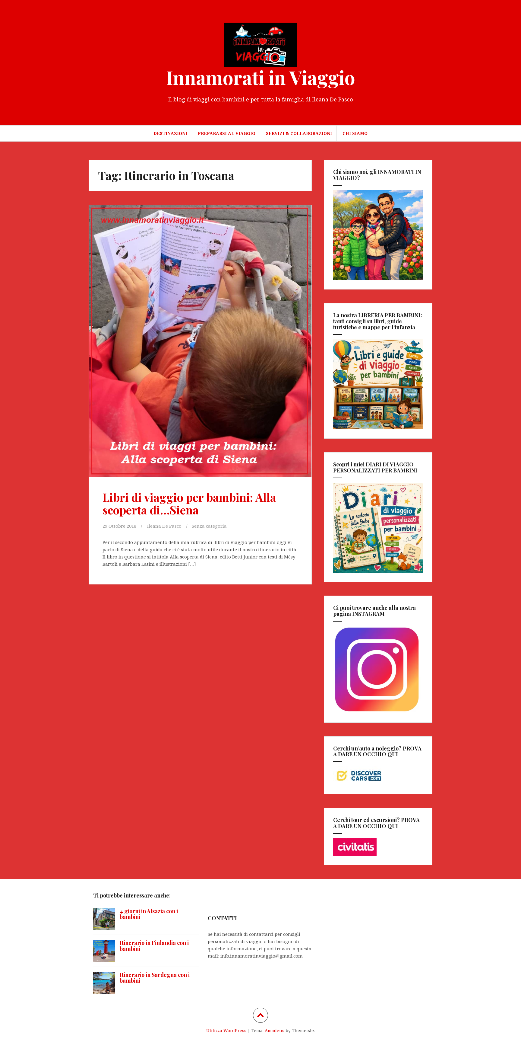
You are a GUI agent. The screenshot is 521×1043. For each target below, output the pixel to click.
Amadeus (274, 1030)
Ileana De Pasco (164, 526)
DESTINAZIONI (170, 133)
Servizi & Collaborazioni (299, 133)
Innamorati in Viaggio (260, 77)
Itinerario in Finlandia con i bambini (154, 945)
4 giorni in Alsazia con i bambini (149, 914)
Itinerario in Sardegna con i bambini (155, 977)
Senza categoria (209, 526)
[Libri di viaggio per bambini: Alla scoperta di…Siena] (199, 333)
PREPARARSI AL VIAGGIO (226, 133)
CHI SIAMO (355, 133)
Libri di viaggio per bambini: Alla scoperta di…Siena (189, 503)
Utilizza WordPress (226, 1030)
